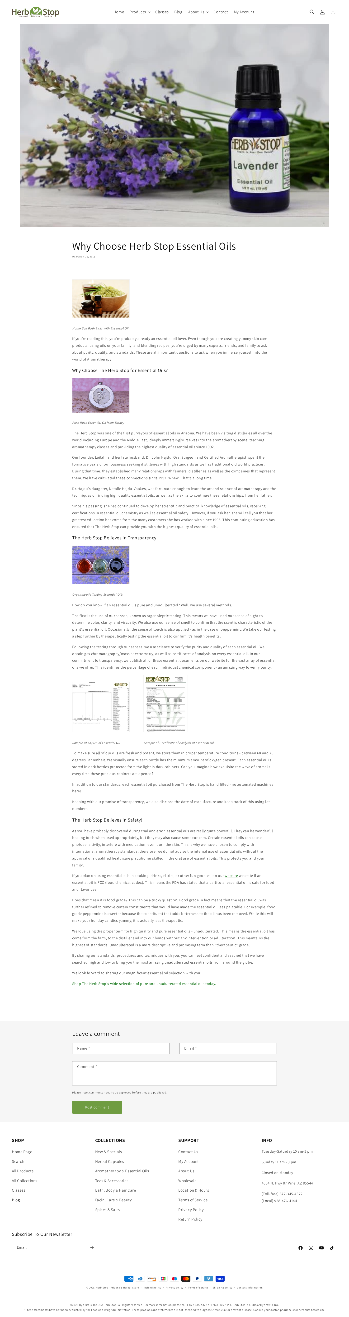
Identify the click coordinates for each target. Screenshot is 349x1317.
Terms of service (198, 1287)
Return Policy (190, 1219)
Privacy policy (174, 1287)
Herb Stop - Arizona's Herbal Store (117, 1287)
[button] (139, 11)
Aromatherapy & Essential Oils (122, 1171)
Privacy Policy (191, 1209)
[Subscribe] (92, 1247)
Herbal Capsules (109, 1161)
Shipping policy (222, 1287)
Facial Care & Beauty (113, 1200)
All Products (22, 1171)
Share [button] (82, 270)
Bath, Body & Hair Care (115, 1190)
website (231, 875)
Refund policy (152, 1287)
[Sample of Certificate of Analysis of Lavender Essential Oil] (165, 731)
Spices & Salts (107, 1209)
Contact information (250, 1287)
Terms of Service (193, 1200)
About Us (186, 1171)
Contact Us (188, 1151)
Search (18, 1161)
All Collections (24, 1180)
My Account (188, 1161)
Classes (18, 1190)
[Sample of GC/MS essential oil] (101, 731)
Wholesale (187, 1180)
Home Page (22, 1151)
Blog (16, 1200)
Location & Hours (193, 1190)
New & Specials (108, 1151)
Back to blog (177, 1003)
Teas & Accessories (111, 1180)
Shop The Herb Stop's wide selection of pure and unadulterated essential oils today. (144, 983)
